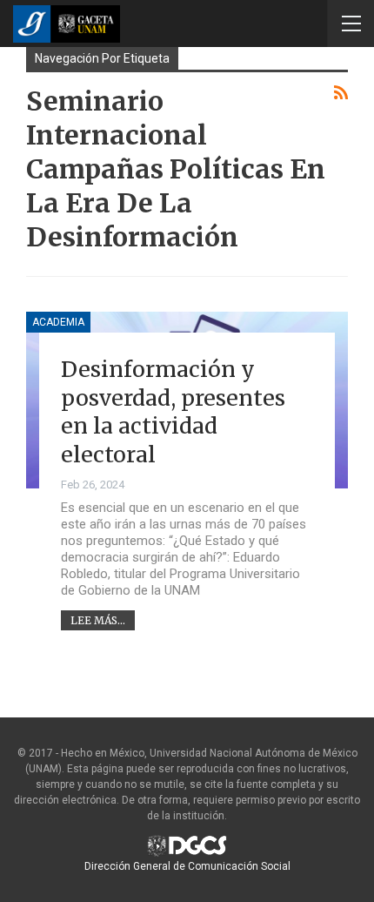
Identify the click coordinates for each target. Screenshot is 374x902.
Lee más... (97, 620)
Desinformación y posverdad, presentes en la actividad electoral (173, 411)
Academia (58, 322)
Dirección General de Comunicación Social (187, 866)
